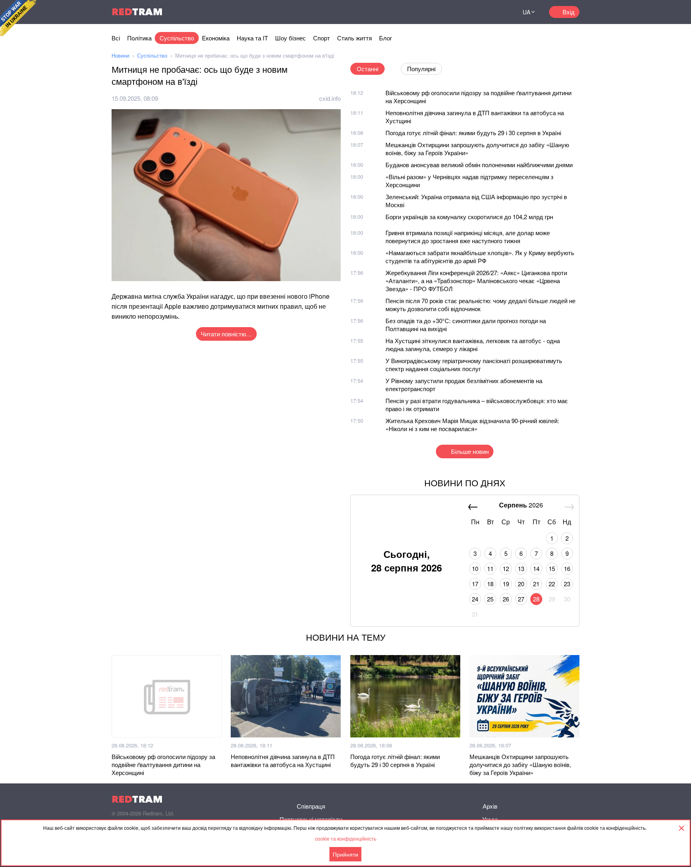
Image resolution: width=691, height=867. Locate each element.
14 (536, 568)
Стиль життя (354, 38)
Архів (490, 806)
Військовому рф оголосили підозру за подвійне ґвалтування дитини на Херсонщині (478, 96)
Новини (120, 55)
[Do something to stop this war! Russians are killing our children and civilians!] (18, 18)
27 (521, 599)
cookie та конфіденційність (345, 838)
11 (490, 568)
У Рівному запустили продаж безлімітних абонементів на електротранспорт (463, 384)
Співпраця (311, 806)
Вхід (569, 12)
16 (567, 568)
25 (490, 599)
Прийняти (345, 854)
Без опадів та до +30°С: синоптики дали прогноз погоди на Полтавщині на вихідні (465, 324)
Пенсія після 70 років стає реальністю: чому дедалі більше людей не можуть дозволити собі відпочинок (480, 304)
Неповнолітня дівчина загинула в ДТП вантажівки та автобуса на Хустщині (474, 116)
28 (536, 599)
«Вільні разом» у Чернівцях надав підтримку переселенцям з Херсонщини (469, 180)
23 (567, 583)
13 (521, 568)
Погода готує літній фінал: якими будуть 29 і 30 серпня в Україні (473, 132)
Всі (116, 38)
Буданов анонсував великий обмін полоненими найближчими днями (479, 164)
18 (490, 583)
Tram (137, 12)
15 (552, 568)
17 (475, 583)
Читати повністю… (226, 334)
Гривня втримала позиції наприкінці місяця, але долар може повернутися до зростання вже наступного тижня (467, 236)
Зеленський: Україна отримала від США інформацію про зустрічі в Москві (476, 200)
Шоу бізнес (290, 38)
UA (526, 12)
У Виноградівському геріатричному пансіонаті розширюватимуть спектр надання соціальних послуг (473, 364)
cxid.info (330, 98)
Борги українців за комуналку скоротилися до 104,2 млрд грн (469, 216)
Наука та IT (252, 38)
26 (506, 599)
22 (552, 583)
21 (536, 583)
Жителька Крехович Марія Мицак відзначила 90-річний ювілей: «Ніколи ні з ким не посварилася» (472, 424)
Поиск (499, 12)
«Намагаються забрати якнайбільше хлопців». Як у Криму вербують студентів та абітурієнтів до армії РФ (479, 256)
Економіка (216, 38)
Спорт (321, 38)
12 (506, 568)
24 (475, 599)
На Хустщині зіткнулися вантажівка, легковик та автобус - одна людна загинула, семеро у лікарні (472, 344)
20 (521, 583)
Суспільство (177, 38)
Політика (139, 38)
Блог (385, 38)
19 (506, 583)
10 (475, 568)
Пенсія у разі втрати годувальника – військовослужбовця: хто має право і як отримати (476, 404)
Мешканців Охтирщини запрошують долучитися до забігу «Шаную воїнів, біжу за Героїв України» (477, 148)
